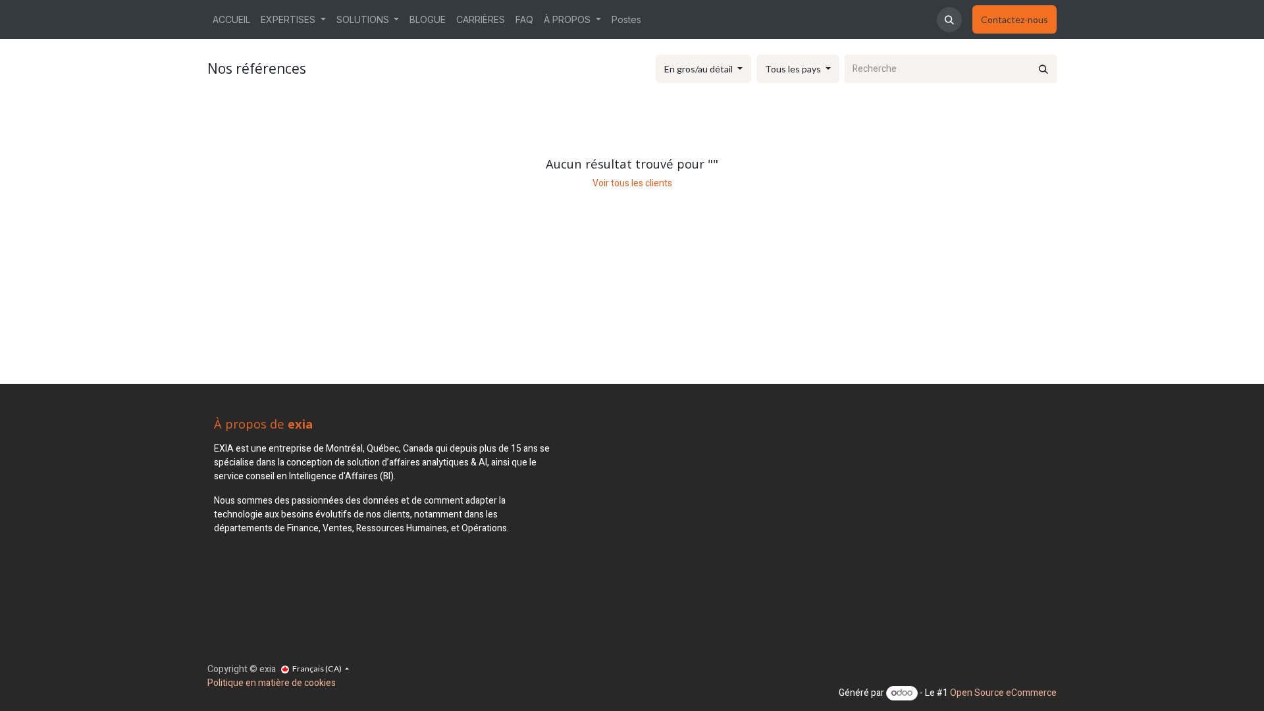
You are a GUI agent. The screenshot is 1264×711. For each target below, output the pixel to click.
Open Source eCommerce (1003, 693)
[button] (949, 19)
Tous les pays (793, 68)
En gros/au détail (698, 68)
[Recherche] (1043, 69)
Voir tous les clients (632, 183)
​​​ (1014, 19)
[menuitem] (231, 19)
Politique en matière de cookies (271, 683)
